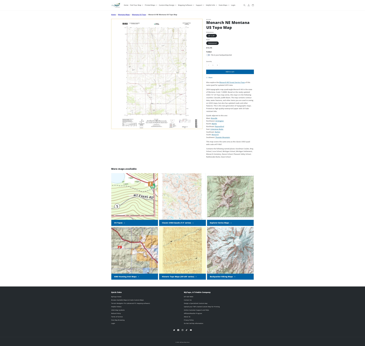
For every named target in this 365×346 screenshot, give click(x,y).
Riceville (214, 118)
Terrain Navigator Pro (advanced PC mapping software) (130, 303)
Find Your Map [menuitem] (135, 5)
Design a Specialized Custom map (195, 303)
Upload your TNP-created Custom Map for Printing (202, 307)
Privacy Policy (189, 320)
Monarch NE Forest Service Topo (232, 82)
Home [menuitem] (126, 5)
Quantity (209, 61)
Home (113, 15)
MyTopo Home (116, 297)
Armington (219, 121)
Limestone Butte (216, 129)
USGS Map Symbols (118, 310)
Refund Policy (116, 313)
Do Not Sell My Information (193, 323)
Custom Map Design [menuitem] (166, 5)
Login (113, 323)
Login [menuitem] (233, 5)
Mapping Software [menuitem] (185, 5)
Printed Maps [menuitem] (150, 5)
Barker (217, 132)
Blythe (214, 124)
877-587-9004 (188, 297)
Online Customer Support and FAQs (196, 310)
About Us (187, 317)
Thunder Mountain (222, 137)
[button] (244, 5)
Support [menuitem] (199, 5)
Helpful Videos (116, 307)
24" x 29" (211, 36)
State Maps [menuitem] (223, 5)
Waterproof (212, 43)
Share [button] (210, 77)
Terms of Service (117, 317)
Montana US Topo (139, 15)
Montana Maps (124, 15)
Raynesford (219, 126)
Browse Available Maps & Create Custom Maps (127, 300)
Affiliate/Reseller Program (193, 313)
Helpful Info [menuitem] (210, 5)
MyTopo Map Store (185, 342)
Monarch (215, 135)
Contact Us (188, 300)
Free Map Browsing (118, 320)
